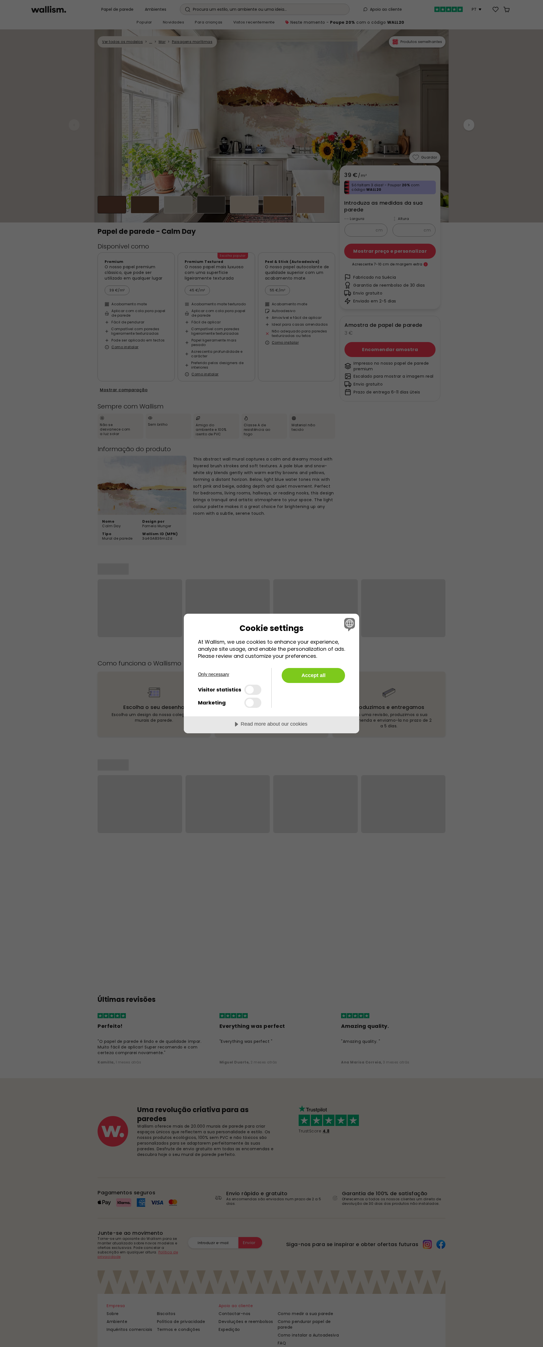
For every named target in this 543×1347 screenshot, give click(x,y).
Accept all (313, 675)
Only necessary (213, 674)
